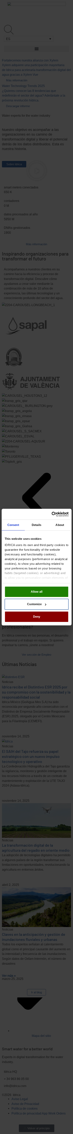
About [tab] (59, 525)
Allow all (36, 591)
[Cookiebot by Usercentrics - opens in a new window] (52, 514)
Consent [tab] (13, 525)
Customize (34, 604)
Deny (36, 616)
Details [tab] (36, 525)
